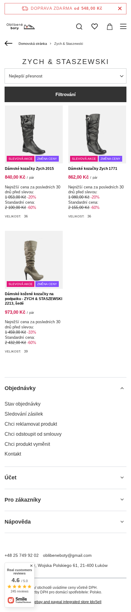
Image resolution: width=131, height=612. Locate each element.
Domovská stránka (33, 43)
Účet (10, 477)
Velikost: (13, 216)
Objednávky (20, 388)
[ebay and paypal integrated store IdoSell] (65, 602)
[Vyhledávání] (79, 26)
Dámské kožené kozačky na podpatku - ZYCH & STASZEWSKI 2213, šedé (33, 299)
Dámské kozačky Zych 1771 (92, 168)
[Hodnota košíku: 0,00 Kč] (109, 26)
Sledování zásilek (24, 414)
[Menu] (124, 26)
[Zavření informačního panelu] (120, 8)
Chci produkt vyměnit (27, 444)
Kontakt (13, 453)
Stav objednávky (23, 403)
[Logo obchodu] (20, 26)
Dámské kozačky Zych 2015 (29, 168)
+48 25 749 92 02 (22, 555)
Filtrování (65, 94)
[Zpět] (9, 43)
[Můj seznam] (94, 26)
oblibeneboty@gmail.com (67, 555)
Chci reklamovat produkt (31, 424)
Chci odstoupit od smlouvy (33, 434)
